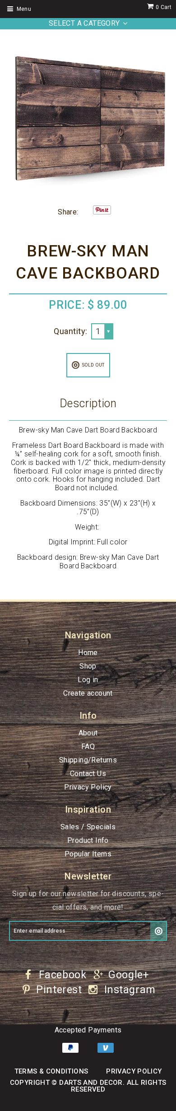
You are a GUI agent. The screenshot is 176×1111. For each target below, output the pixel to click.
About (88, 733)
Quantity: (70, 331)
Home (88, 652)
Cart (163, 7)
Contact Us (88, 773)
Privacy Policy (88, 787)
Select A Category (84, 23)
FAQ (88, 746)
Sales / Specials (88, 827)
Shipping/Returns (88, 760)
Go (158, 931)
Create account (88, 693)
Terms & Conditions (51, 1071)
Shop (88, 666)
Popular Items (88, 854)
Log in (88, 679)
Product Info (88, 840)
